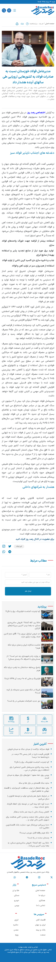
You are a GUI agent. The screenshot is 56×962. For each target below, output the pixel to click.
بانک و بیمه (40, 930)
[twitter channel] (52, 877)
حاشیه (15, 924)
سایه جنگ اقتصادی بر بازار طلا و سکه (34, 783)
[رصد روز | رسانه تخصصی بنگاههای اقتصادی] (42, 10)
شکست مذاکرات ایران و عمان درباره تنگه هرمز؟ (24, 647)
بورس (17, 905)
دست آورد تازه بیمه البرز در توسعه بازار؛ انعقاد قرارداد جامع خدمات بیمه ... (28, 806)
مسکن (16, 895)
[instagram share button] (4, 546)
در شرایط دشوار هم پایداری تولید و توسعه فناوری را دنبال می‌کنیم (28, 798)
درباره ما (42, 895)
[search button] (4, 10)
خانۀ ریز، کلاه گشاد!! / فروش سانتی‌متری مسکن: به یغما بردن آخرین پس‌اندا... (28, 844)
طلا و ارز (15, 890)
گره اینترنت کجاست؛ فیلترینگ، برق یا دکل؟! (22, 611)
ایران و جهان (40, 924)
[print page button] (17, 23)
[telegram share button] (10, 551)
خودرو (16, 900)
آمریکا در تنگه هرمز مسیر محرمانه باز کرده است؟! (23, 691)
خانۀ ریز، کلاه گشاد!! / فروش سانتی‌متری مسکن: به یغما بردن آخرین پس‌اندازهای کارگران (23, 625)
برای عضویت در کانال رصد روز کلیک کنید (35, 539)
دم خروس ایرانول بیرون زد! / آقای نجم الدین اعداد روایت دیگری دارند (22, 635)
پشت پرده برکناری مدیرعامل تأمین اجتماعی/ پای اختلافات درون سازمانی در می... (29, 769)
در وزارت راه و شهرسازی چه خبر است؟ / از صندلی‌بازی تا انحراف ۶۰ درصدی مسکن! (23, 658)
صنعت (42, 934)
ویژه (16, 934)
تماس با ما (40, 905)
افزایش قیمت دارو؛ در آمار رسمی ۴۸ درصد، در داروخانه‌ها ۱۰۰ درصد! (30, 756)
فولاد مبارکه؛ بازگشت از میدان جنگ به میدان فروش (28, 749)
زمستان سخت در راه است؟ (38, 837)
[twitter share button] (10, 546)
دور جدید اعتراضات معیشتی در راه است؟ (23, 701)
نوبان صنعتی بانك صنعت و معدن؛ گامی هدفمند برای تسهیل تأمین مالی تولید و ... (27, 819)
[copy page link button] (22, 23)
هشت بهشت (22, 947)
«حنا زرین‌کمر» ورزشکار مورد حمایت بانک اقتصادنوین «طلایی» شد (27, 826)
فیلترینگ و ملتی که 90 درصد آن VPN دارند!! (22, 678)
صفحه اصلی (49, 23)
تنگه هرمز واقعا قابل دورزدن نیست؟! (34, 832)
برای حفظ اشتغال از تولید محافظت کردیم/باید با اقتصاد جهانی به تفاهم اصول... (26, 790)
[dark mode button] (9, 10)
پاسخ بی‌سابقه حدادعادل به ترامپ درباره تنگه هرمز (22, 669)
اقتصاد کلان (40, 919)
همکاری (42, 900)
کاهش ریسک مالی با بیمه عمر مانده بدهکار (31, 811)
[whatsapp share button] (4, 551)
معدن (16, 930)
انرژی (16, 919)
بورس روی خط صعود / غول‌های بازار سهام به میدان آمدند (28, 777)
